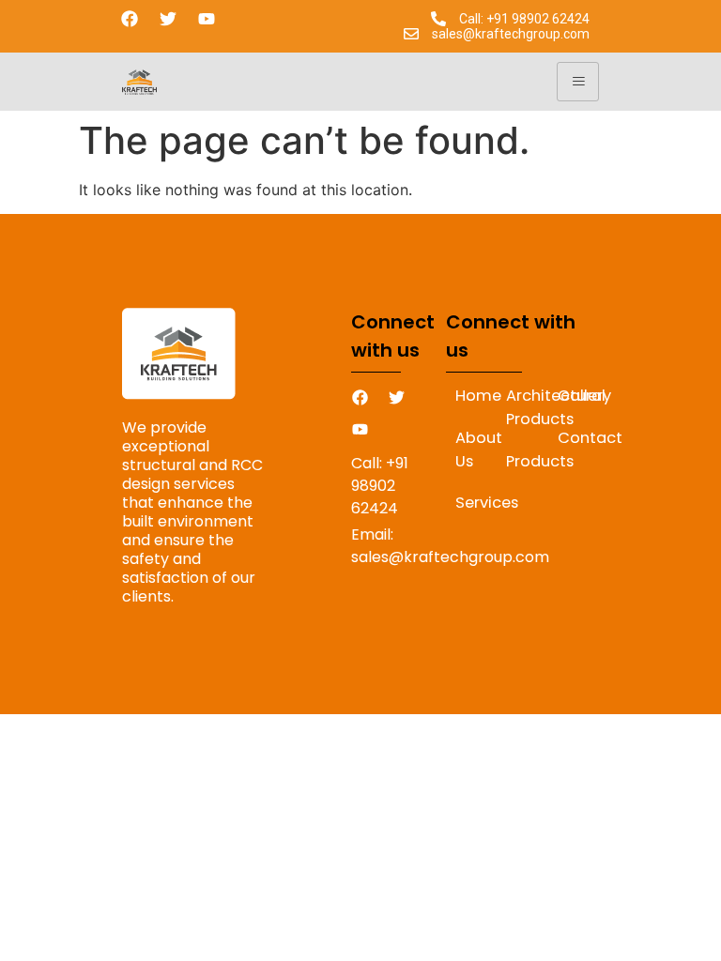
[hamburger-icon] (578, 81)
